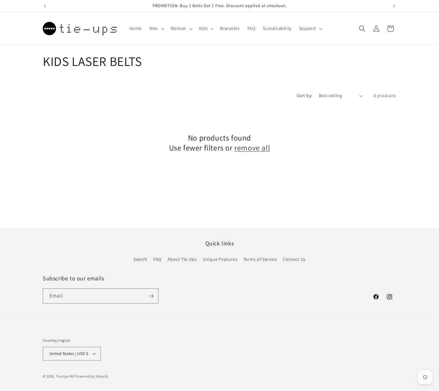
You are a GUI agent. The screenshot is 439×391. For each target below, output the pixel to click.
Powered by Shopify (91, 376)
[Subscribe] (151, 296)
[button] (156, 28)
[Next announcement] (394, 6)
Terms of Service (260, 259)
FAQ (157, 259)
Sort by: (304, 95)
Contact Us (294, 259)
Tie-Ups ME (65, 376)
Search (140, 259)
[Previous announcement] (45, 6)
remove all (252, 148)
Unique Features (220, 259)
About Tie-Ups (182, 259)
